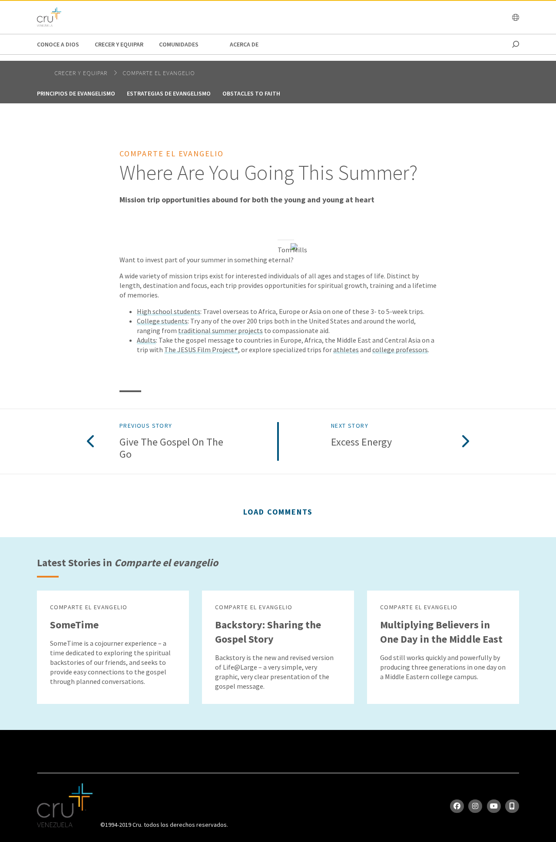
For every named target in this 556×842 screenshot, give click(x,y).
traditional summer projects (220, 330)
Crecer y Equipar (119, 44)
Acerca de (244, 44)
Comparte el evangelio (158, 73)
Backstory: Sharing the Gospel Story (268, 632)
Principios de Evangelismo (76, 93)
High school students (168, 311)
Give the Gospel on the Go (171, 448)
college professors (400, 349)
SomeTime (74, 624)
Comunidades (179, 44)
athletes (346, 349)
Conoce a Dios (58, 44)
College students (162, 321)
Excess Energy (361, 442)
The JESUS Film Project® (201, 349)
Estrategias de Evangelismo (169, 93)
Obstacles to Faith (251, 93)
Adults (146, 340)
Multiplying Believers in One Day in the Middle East (441, 632)
